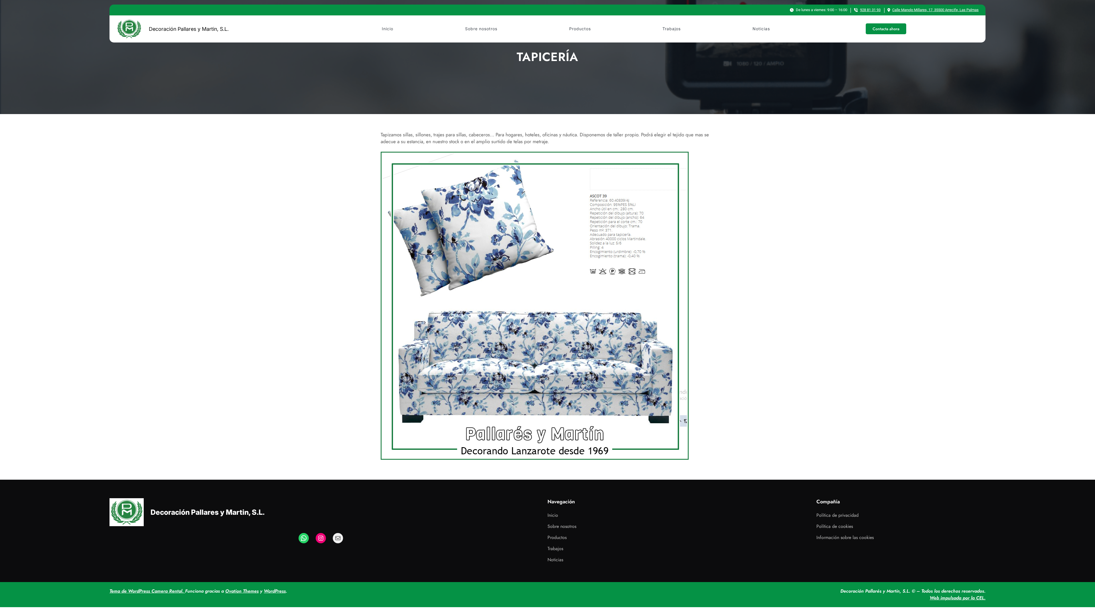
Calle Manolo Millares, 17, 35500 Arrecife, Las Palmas (935, 10)
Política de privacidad (837, 515)
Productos (557, 537)
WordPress (275, 591)
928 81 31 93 (870, 10)
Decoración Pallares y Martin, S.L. (189, 29)
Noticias (555, 559)
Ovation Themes (242, 591)
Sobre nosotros (562, 526)
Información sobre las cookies (845, 537)
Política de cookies (834, 526)
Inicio (553, 515)
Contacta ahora (886, 29)
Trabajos (555, 548)
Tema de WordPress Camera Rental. (147, 591)
